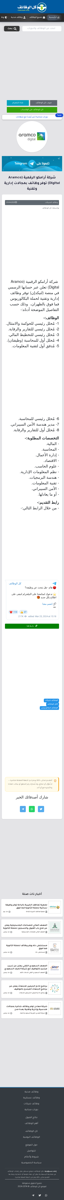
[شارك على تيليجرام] (23, 809)
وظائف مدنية (31, 1092)
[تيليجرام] (32, 1195)
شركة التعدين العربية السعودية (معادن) (31, 1013)
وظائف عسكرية (31, 1098)
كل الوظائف (31, 1131)
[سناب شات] (45, 1195)
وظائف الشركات (51, 203)
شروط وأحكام (31, 1157)
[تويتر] (39, 1195)
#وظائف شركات (51, 700)
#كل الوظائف (52, 704)
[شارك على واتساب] (32, 809)
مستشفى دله (40, 952)
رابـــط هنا (30, 626)
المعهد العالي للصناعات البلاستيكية (33, 932)
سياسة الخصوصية (31, 1163)
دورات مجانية (31, 1110)
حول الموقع (31, 1145)
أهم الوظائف (31, 1123)
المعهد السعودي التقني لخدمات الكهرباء (31, 973)
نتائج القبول (31, 1117)
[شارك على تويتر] (41, 809)
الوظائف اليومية (31, 1137)
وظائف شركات (31, 1104)
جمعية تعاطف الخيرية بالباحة (35, 912)
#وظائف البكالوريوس (49, 708)
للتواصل (31, 1151)
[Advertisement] (32, 65)
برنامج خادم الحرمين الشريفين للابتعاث (32, 993)
